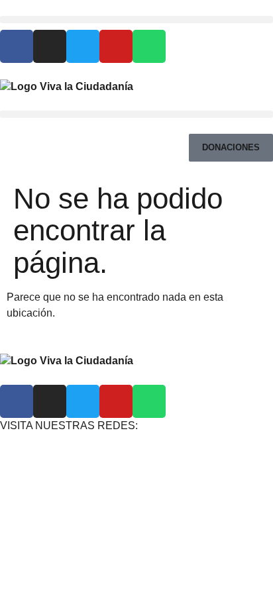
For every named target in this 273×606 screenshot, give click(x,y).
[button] (136, 19)
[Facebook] (16, 46)
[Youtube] (116, 46)
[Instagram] (49, 46)
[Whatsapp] (149, 46)
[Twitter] (82, 46)
